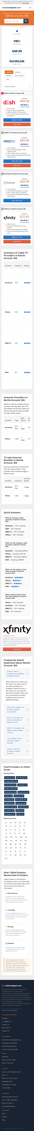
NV (21, 840)
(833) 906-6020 (17, 200)
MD (6, 837)
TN (15, 851)
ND (25, 844)
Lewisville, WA (22, 785)
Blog (3, 1120)
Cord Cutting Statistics (8, 1106)
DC (20, 826)
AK (10, 822)
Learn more (25, 3)
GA (6, 829)
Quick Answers (19, 75)
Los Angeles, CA (7, 1021)
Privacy (4, 1010)
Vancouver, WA (21, 803)
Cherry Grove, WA (10, 792)
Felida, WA (20, 814)
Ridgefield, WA (9, 803)
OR (16, 847)
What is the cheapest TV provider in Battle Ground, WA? (15, 709)
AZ (15, 822)
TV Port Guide (6, 1088)
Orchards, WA (9, 799)
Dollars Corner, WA (11, 788)
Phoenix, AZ (5, 1031)
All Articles (5, 1057)
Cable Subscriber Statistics (10, 1097)
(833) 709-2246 (17, 161)
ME (24, 833)
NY (15, 844)
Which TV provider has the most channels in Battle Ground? (15, 720)
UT (25, 851)
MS (26, 837)
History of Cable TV (8, 1103)
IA (6, 833)
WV (20, 855)
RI (25, 847)
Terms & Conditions (12, 1010)
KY (15, 833)
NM (11, 844)
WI (25, 855)
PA (20, 847)
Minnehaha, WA (10, 814)
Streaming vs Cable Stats (9, 1043)
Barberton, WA (18, 796)
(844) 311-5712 (17, 237)
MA (11, 837)
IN (23, 829)
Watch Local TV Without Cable (11, 1072)
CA (24, 822)
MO (6, 840)
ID (15, 829)
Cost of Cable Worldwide (9, 1100)
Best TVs (4, 1075)
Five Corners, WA (21, 799)
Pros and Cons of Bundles (10, 1049)
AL (6, 822)
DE (15, 826)
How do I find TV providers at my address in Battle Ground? (15, 673)
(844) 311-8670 (17, 120)
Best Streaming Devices (9, 1046)
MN (21, 837)
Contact (4, 1117)
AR (20, 822)
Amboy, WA (19, 810)
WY (6, 858)
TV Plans (9, 72)
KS (10, 833)
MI (16, 837)
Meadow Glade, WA (11, 781)
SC (6, 851)
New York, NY (6, 1028)
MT (11, 840)
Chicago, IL (5, 1018)
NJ (6, 844)
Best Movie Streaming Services (11, 1040)
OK (11, 847)
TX (20, 851)
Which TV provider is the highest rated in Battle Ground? (15, 730)
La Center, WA (9, 810)
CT (11, 826)
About (4, 1113)
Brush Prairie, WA (10, 785)
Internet (17, 72)
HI (10, 829)
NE (16, 840)
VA (10, 855)
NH (26, 840)
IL (19, 829)
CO (6, 826)
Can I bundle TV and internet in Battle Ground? (14, 740)
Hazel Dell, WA (23, 807)
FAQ (7, 79)
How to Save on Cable (8, 1060)
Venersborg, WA (22, 778)
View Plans (17, 124)
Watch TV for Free (7, 1063)
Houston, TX (6, 1024)
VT (6, 855)
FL (24, 826)
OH (6, 847)
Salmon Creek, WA (10, 807)
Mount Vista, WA (23, 792)
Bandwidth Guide (7, 1081)
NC (20, 844)
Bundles (9, 75)
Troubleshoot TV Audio (9, 1085)
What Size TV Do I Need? (9, 1078)
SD (10, 851)
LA (19, 833)
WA (15, 855)
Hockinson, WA (9, 778)
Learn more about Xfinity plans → (16, 644)
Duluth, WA (8, 796)
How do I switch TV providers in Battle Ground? (13, 751)
